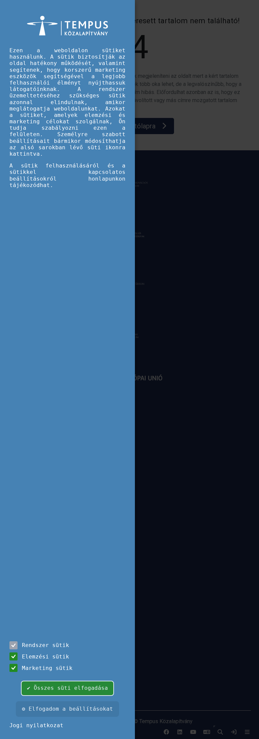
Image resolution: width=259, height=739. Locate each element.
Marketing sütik (47, 668)
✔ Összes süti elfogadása (67, 688)
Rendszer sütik (45, 645)
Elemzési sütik (45, 656)
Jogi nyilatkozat (36, 725)
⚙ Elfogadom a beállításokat (67, 709)
